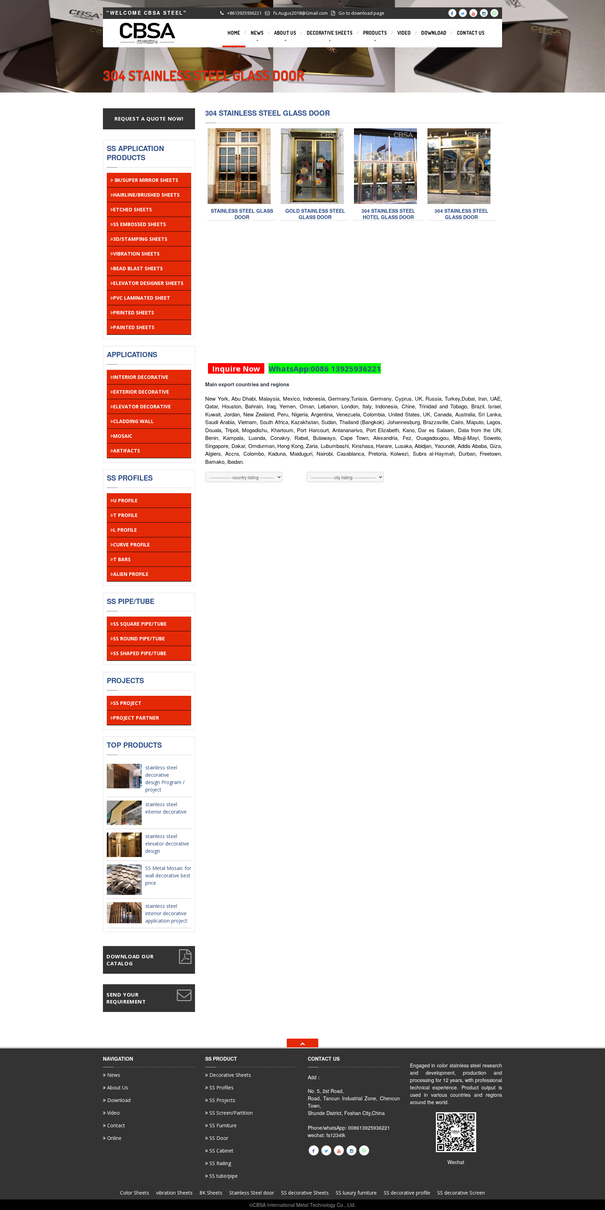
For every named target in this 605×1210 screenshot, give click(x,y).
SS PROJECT (127, 703)
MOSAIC (122, 436)
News (113, 1075)
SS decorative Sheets (305, 1192)
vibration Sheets (174, 1192)
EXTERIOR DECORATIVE (141, 391)
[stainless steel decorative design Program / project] (124, 775)
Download (118, 1100)
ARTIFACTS (126, 450)
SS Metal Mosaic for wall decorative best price (168, 875)
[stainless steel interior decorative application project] (124, 912)
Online (113, 1138)
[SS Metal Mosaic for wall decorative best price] (124, 879)
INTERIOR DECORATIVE (140, 377)
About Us (117, 1087)
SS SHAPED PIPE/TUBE (139, 653)
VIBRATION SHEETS (136, 253)
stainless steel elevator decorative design (167, 843)
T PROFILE (125, 515)
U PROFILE (125, 500)
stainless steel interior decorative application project (166, 913)
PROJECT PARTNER (136, 717)
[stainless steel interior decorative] (124, 812)
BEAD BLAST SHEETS (138, 268)
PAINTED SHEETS (133, 327)
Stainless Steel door (251, 1192)
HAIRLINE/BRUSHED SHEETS (146, 194)
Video (113, 1112)
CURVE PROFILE (131, 544)
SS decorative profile (407, 1192)
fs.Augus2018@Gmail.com (300, 13)
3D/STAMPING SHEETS (140, 239)
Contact (115, 1125)
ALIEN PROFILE (130, 574)
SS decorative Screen (461, 1192)
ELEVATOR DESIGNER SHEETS (148, 283)
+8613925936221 (244, 13)
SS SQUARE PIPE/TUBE (140, 623)
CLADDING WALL (133, 421)
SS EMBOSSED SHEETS (139, 224)
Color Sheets (134, 1192)
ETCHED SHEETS (132, 209)
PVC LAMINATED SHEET (141, 297)
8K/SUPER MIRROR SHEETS (145, 180)
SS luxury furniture (356, 1192)
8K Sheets (211, 1192)
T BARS (122, 559)
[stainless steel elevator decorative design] (124, 844)
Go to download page (361, 13)
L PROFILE (125, 529)
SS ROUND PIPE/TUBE (139, 638)
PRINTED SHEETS (133, 312)
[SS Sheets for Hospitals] (239, 165)
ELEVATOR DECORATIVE (142, 406)
